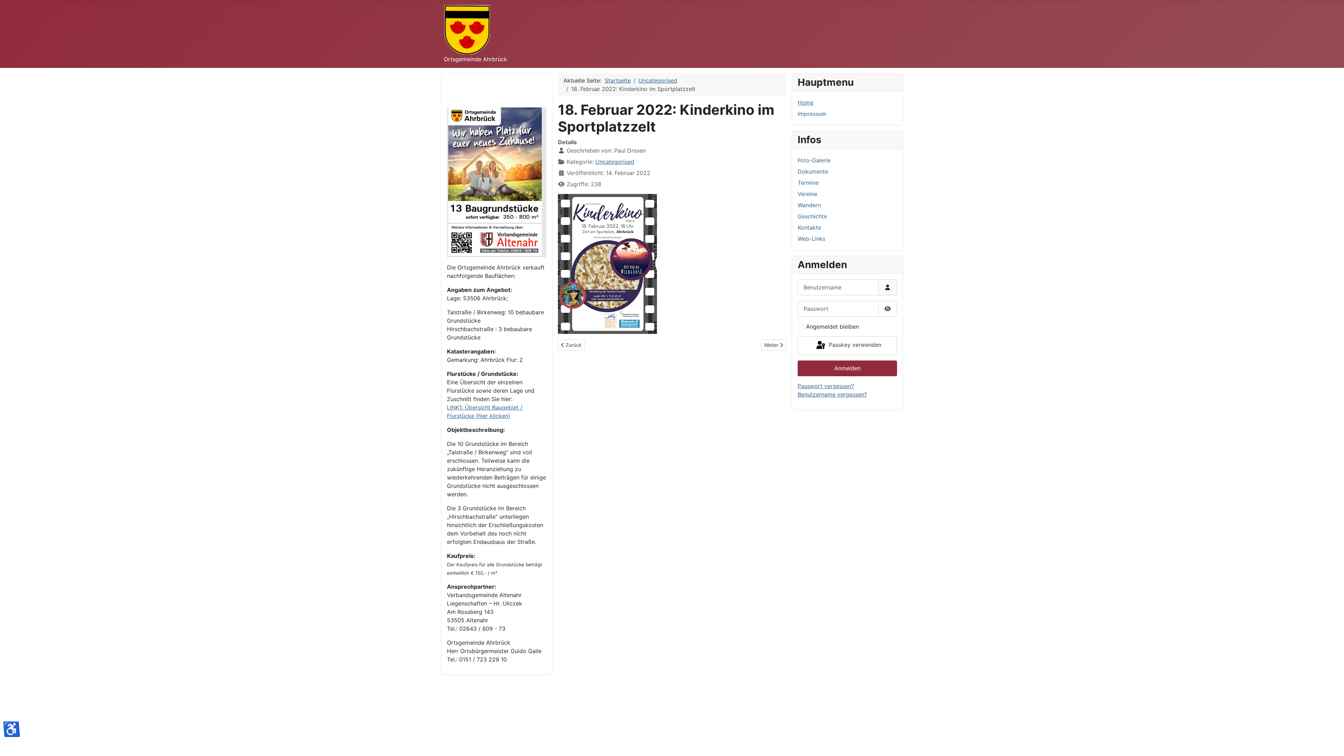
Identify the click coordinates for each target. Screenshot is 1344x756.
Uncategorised (614, 161)
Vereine (807, 193)
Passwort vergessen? (826, 386)
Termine (808, 182)
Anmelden (847, 368)
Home (805, 102)
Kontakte (809, 227)
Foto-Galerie (814, 160)
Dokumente (813, 171)
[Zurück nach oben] (1331, 743)
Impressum (812, 113)
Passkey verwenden (854, 345)
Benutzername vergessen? (832, 394)
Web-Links (811, 238)
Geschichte (812, 216)
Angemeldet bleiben (832, 326)
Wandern (809, 205)
